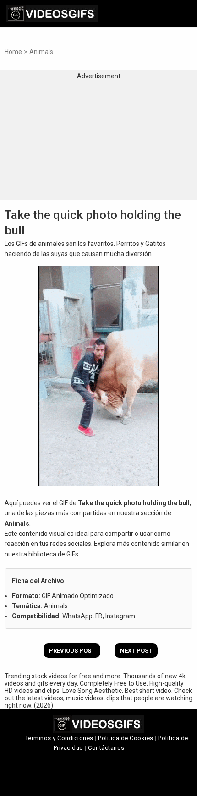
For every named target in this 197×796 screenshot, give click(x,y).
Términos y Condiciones (59, 738)
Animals (41, 51)
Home (13, 51)
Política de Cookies (125, 738)
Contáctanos (106, 747)
